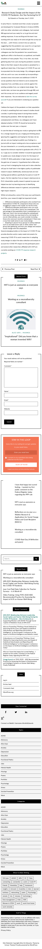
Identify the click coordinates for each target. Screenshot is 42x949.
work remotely (8, 907)
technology (27, 896)
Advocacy (4, 740)
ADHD (3, 736)
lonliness (5, 892)
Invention (22, 889)
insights (5, 889)
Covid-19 (32, 882)
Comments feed (8, 688)
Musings (21, 9)
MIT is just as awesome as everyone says (19, 574)
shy (11, 896)
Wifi (24, 900)
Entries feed (7, 684)
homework (28, 885)
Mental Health (6, 767)
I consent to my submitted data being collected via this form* (20, 458)
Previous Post (9, 269)
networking (15, 892)
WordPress (33, 945)
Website (7, 409)
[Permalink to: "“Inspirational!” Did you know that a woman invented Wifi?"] (21, 319)
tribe (19, 900)
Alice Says (16, 333)
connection (17, 882)
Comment (8, 366)
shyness (17, 896)
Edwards (13, 18)
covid (25, 882)
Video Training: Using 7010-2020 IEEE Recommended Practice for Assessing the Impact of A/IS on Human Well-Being (19, 597)
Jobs (2, 763)
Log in (5, 680)
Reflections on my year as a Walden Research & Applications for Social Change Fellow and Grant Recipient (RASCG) (26, 517)
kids (29, 889)
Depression (5, 752)
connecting (6, 882)
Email (6, 400)
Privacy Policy (6, 930)
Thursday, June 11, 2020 (26, 18)
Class (31, 878)
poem (23, 892)
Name (6, 391)
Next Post (34, 269)
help (21, 885)
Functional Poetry (7, 760)
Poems (3, 775)
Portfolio (4, 779)
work (18, 903)
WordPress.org (8, 692)
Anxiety (3, 748)
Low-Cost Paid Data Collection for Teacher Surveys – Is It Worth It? (19, 590)
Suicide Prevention (7, 791)
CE (25, 878)
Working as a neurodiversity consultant (18, 578)
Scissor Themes (10, 945)
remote (5, 896)
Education (4, 755)
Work (3, 795)
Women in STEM (8, 903)
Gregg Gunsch (8, 659)
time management (9, 900)
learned (36, 889)
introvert (13, 889)
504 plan (6, 878)
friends (5, 885)
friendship (13, 885)
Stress (3, 787)
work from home (28, 903)
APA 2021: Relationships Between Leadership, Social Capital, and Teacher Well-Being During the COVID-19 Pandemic (21, 583)
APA (20, 878)
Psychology (5, 783)
